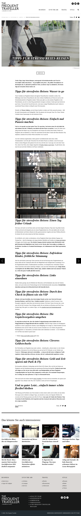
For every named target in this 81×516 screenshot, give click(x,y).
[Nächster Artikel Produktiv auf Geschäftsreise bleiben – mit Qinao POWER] (78, 261)
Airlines (25, 481)
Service (21, 17)
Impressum (35, 500)
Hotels (45, 481)
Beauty (65, 481)
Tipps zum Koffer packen (27, 335)
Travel (64, 10)
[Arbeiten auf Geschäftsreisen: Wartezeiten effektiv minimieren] (30, 451)
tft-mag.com (5, 17)
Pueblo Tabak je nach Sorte (47, 145)
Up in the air (53, 10)
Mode (64, 483)
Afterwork (46, 485)
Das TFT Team (36, 496)
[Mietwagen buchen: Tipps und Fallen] (70, 430)
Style (72, 10)
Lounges (25, 483)
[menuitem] (42, 9)
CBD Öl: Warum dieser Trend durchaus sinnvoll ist (50, 441)
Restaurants (46, 483)
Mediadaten (35, 502)
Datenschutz (36, 498)
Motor (65, 485)
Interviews (5, 481)
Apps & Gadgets (7, 483)
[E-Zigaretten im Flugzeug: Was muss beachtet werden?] (50, 451)
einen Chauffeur (38, 378)
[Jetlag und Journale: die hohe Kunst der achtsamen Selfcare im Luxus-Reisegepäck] (70, 451)
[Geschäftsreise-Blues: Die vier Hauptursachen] (10, 430)
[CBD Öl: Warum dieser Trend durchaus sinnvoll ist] (50, 430)
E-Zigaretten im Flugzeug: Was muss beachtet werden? (49, 462)
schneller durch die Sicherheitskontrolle (51, 307)
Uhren (65, 488)
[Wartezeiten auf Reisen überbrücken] (30, 430)
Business (42, 10)
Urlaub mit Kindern (61, 240)
